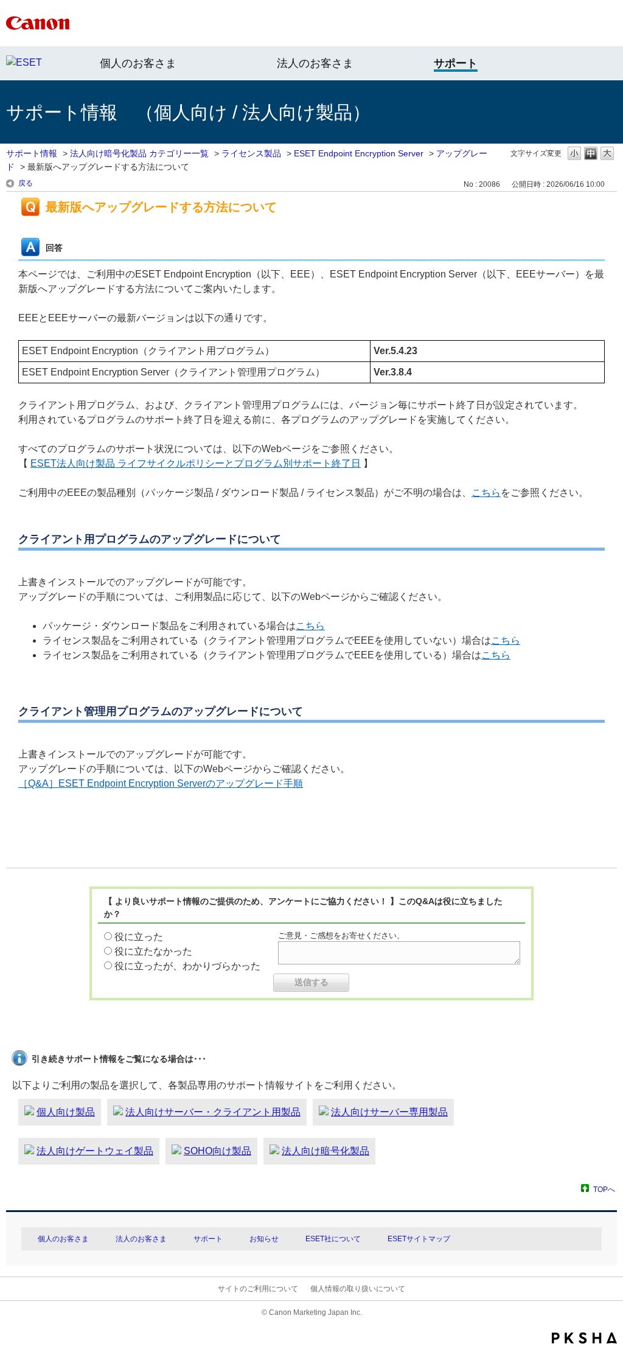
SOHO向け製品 (217, 1151)
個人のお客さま (138, 63)
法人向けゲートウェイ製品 (95, 1151)
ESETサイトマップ (419, 1239)
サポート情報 (31, 153)
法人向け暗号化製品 (325, 1151)
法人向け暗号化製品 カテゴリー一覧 (139, 153)
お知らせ (264, 1239)
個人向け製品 (66, 1112)
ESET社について (333, 1239)
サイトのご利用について (258, 1288)
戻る (25, 183)
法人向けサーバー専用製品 (389, 1112)
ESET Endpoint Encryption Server (358, 153)
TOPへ (604, 1189)
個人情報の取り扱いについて (357, 1288)
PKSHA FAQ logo (584, 1338)
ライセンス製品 (251, 153)
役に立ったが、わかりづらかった (187, 966)
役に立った (138, 937)
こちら (486, 492)
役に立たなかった (153, 951)
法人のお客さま (315, 63)
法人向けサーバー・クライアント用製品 (213, 1112)
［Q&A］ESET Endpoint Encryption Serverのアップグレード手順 (160, 783)
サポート (208, 1239)
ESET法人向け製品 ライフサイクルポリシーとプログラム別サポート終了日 (195, 463)
